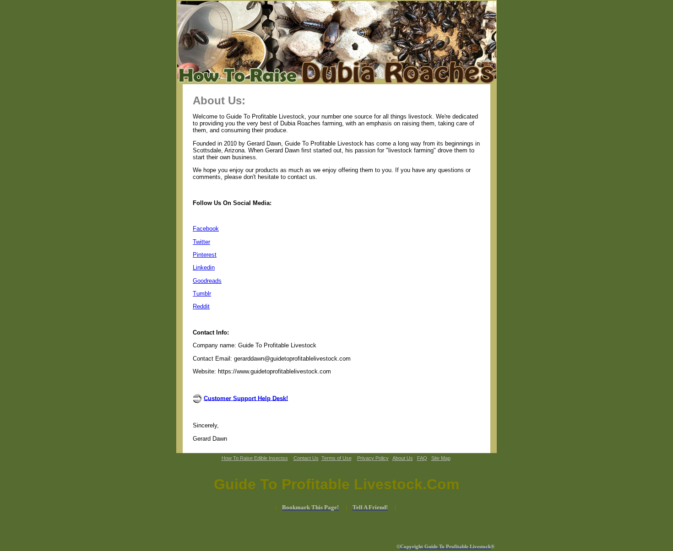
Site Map (440, 458)
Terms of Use (336, 458)
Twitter (201, 241)
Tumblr (202, 293)
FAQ (422, 458)
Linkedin (204, 267)
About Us (402, 458)
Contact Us (306, 458)
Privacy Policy (373, 458)
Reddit (201, 306)
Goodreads (207, 280)
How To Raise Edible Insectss (255, 458)
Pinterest (205, 254)
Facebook (206, 228)
